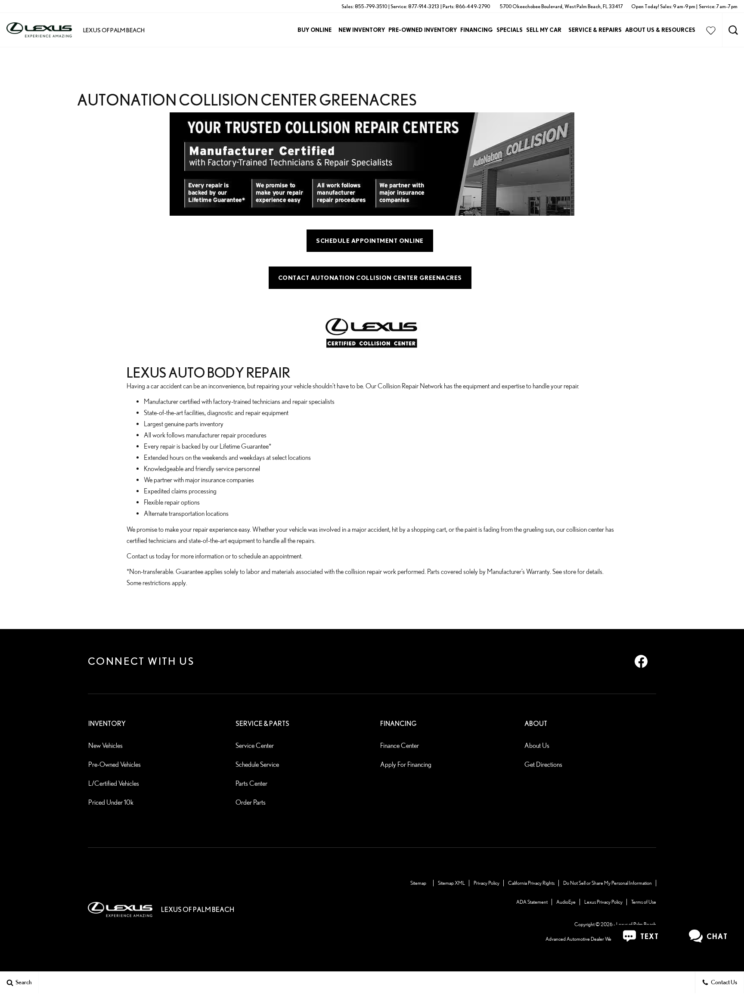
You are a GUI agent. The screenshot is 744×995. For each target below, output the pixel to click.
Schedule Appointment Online (370, 240)
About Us (536, 745)
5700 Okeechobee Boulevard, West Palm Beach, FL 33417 (561, 6)
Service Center (255, 745)
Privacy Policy (486, 883)
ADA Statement (532, 902)
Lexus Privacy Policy (603, 902)
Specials (509, 30)
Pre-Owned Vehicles (114, 764)
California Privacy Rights (531, 883)
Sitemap (418, 883)
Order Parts (251, 802)
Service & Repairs (595, 30)
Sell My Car (543, 30)
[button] (733, 30)
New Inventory (361, 30)
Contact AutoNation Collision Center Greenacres (370, 277)
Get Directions (543, 764)
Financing (476, 30)
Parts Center (251, 783)
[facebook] (641, 661)
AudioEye (566, 902)
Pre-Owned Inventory (422, 30)
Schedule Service (257, 764)
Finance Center (399, 745)
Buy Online (315, 30)
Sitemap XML (451, 883)
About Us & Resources (660, 30)
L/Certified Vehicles (113, 783)
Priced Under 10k (110, 802)
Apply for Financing (405, 764)
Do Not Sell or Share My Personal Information (607, 883)
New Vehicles (105, 745)
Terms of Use (643, 902)
